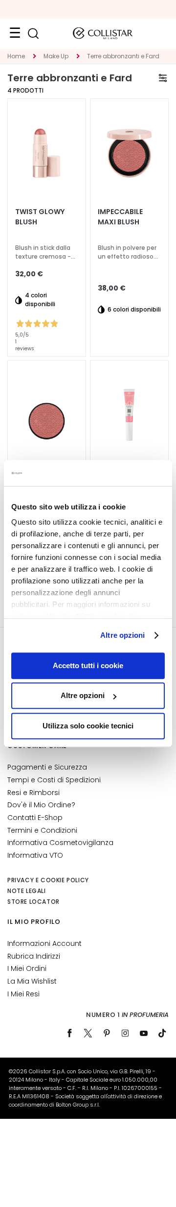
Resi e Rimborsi (33, 792)
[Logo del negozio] (102, 33)
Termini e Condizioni (42, 830)
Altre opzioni (122, 635)
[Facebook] (69, 1033)
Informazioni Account (44, 943)
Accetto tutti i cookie (88, 665)
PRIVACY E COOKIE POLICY (48, 880)
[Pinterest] (106, 1033)
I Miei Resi (23, 994)
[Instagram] (125, 1033)
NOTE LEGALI (26, 891)
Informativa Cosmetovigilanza (60, 842)
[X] (88, 1033)
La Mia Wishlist (32, 981)
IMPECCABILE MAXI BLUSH (120, 217)
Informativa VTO (35, 855)
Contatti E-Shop (35, 817)
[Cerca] (33, 33)
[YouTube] (143, 1033)
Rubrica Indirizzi (33, 956)
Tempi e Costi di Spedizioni (54, 780)
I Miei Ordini (26, 968)
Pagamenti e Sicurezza (47, 767)
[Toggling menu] (14, 33)
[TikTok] (162, 1033)
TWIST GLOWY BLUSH (40, 217)
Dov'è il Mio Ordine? (41, 805)
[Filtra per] (163, 78)
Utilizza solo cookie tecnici (88, 726)
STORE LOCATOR (33, 901)
